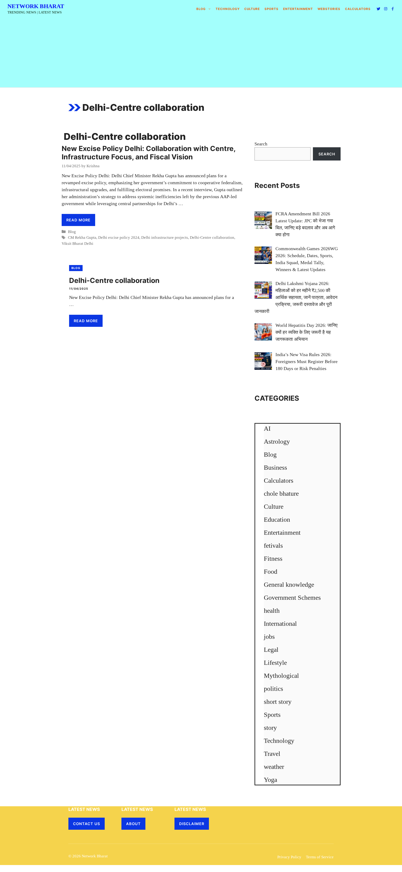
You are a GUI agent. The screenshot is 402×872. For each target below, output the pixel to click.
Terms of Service (320, 857)
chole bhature (281, 493)
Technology (228, 9)
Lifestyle (275, 662)
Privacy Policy (289, 857)
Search (261, 143)
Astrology (277, 441)
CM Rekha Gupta (82, 237)
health (272, 610)
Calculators (278, 480)
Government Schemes (292, 597)
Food (270, 571)
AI (267, 428)
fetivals (273, 545)
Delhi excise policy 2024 (118, 237)
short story (277, 701)
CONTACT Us (86, 823)
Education (277, 519)
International (280, 623)
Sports (271, 9)
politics (273, 688)
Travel (272, 753)
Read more (78, 220)
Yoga (270, 779)
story (270, 727)
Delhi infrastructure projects (164, 237)
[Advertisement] (201, 52)
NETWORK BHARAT (35, 6)
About (133, 823)
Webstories (329, 9)
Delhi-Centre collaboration (212, 237)
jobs (269, 636)
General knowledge (289, 584)
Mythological (281, 675)
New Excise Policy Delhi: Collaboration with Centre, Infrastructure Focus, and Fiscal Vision (148, 152)
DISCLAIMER (191, 823)
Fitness (273, 558)
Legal (271, 649)
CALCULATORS (358, 9)
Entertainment (298, 9)
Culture (252, 9)
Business (275, 467)
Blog (201, 9)
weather (274, 766)
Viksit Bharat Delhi (77, 243)
